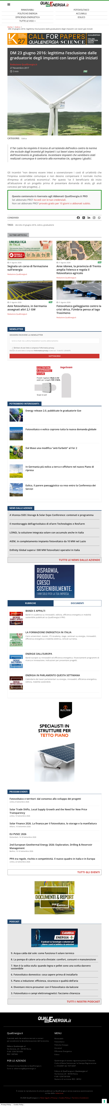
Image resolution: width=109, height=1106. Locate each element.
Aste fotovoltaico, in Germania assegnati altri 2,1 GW (27, 307)
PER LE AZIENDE (16, 1060)
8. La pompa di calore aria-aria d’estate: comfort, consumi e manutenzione (53, 959)
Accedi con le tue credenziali (50, 199)
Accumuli (58, 1048)
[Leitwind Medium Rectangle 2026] (54, 581)
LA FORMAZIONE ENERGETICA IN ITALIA (48, 632)
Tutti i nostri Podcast (83, 1001)
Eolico (81, 17)
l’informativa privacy (41, 351)
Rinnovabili (58, 1038)
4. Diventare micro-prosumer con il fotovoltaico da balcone (44, 987)
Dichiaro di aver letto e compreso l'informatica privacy (34, 348)
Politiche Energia (61, 1045)
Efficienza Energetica (63, 1051)
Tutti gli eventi (88, 872)
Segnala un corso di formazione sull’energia (27, 268)
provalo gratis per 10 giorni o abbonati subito (64, 203)
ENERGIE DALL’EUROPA (39, 654)
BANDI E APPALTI (35, 611)
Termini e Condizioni (80, 1098)
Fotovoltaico (59, 1042)
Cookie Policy (64, 1098)
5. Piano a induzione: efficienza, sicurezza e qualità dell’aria (44, 980)
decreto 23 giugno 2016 (25, 225)
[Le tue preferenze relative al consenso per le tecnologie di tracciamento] (104, 1101)
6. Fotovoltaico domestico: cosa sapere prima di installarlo (44, 974)
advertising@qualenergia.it (25, 1068)
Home (10, 27)
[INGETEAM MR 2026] (54, 381)
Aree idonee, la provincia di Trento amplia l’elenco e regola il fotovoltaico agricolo (78, 270)
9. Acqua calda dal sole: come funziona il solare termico (42, 953)
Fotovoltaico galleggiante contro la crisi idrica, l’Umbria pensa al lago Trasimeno (78, 309)
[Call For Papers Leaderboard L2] (54, 38)
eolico (39, 225)
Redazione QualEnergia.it (23, 64)
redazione (59, 1093)
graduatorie (48, 225)
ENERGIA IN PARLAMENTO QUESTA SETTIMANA (53, 675)
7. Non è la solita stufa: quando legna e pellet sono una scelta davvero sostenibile (51, 967)
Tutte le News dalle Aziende (79, 560)
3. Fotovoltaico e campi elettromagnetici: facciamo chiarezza (45, 993)
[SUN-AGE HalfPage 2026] (54, 741)
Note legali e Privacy (48, 1098)
